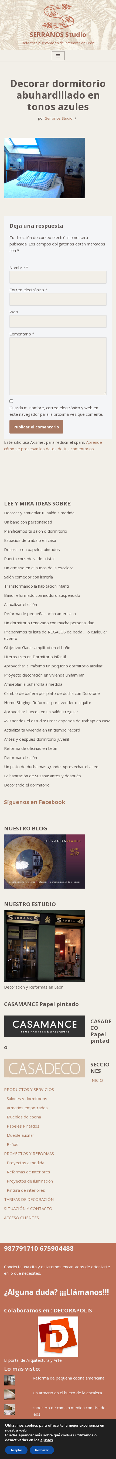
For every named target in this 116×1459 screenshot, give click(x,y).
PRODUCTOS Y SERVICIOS (29, 1089)
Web (13, 311)
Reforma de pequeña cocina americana (40, 613)
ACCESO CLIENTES (21, 1217)
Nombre (18, 267)
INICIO (96, 1080)
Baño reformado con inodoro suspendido (42, 595)
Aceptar (16, 1450)
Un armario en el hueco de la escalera (38, 567)
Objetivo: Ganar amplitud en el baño (37, 647)
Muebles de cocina (24, 1117)
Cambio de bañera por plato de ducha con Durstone (52, 693)
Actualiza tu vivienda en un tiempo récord (42, 730)
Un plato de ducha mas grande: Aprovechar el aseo (51, 766)
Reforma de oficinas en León (30, 748)
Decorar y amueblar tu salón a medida (39, 512)
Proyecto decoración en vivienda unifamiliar (44, 675)
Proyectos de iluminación (30, 1181)
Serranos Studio (59, 118)
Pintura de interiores (26, 1190)
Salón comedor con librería (28, 577)
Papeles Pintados (23, 1126)
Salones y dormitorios (27, 1098)
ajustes (46, 1440)
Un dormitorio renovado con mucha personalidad (49, 622)
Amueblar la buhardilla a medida (33, 684)
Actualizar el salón (20, 604)
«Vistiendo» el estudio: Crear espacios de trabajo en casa (57, 720)
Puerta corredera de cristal (29, 558)
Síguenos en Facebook (34, 802)
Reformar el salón (20, 757)
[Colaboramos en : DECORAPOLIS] (58, 1336)
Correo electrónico (28, 289)
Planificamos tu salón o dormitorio (35, 531)
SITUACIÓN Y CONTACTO (28, 1208)
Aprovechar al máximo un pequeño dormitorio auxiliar (53, 665)
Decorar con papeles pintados (32, 549)
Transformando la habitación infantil (37, 586)
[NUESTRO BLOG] (44, 887)
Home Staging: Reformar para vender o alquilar (47, 702)
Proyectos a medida (25, 1162)
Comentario (21, 334)
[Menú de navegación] (58, 55)
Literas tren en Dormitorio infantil (35, 656)
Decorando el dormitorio (27, 785)
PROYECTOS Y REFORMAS (29, 1153)
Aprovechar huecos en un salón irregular (41, 711)
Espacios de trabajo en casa (30, 540)
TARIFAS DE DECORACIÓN (29, 1199)
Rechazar (42, 1450)
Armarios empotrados (27, 1107)
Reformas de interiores (28, 1171)
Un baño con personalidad (28, 522)
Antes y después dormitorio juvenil (36, 739)
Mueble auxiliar (20, 1135)
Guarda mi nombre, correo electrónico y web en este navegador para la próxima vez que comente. (56, 411)
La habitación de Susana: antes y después (42, 775)
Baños (12, 1144)
